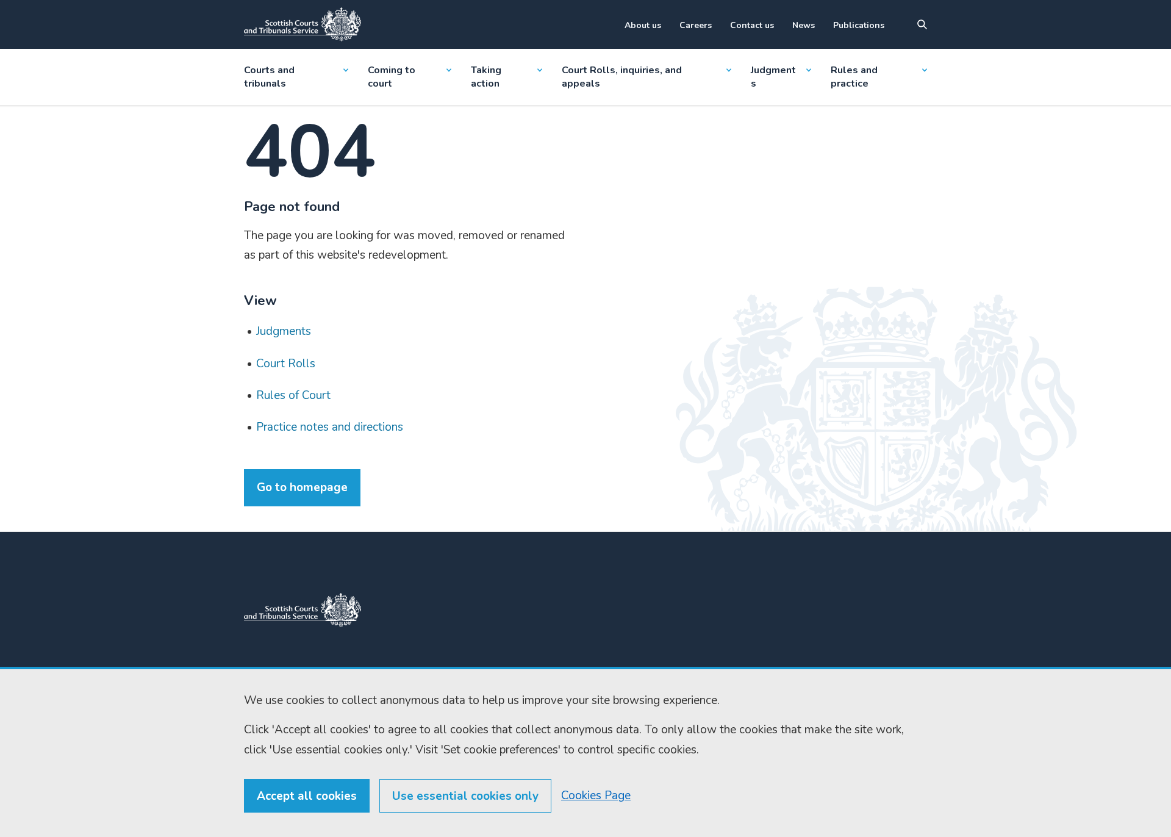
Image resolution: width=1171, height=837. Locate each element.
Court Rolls (285, 364)
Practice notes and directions (329, 427)
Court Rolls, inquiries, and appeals (622, 76)
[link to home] (302, 610)
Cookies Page (596, 795)
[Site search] (922, 24)
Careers (695, 25)
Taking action (486, 76)
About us (643, 25)
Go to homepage (302, 487)
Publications (858, 25)
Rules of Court (293, 395)
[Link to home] (302, 24)
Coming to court (391, 76)
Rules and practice (854, 76)
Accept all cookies (307, 796)
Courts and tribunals (269, 76)
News (803, 25)
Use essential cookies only (465, 796)
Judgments (773, 76)
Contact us (752, 25)
